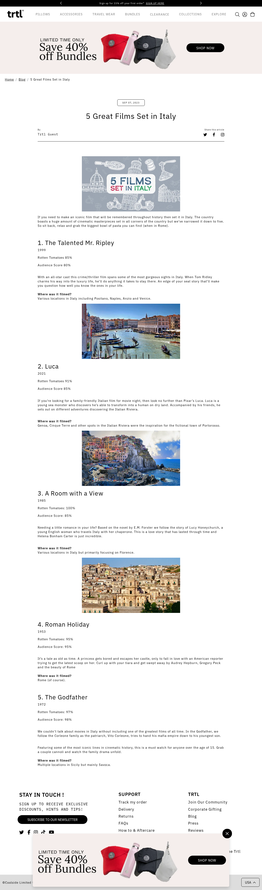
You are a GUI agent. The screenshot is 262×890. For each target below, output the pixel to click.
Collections (190, 14)
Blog (22, 79)
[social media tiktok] (43, 832)
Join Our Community (207, 802)
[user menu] (244, 14)
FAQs (123, 823)
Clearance (159, 14)
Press (193, 823)
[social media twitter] (21, 832)
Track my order (133, 802)
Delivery (126, 809)
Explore (219, 14)
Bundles (132, 14)
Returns (126, 816)
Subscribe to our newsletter (52, 819)
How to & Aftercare (137, 830)
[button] (237, 14)
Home (9, 79)
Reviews (196, 830)
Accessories (71, 14)
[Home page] (15, 14)
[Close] (227, 833)
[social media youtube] (51, 832)
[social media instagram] (36, 832)
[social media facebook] (28, 832)
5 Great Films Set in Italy (50, 79)
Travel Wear (104, 14)
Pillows (43, 14)
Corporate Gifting (205, 809)
